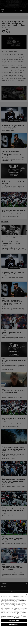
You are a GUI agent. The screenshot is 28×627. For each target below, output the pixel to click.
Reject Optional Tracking (14, 620)
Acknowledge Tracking (14, 624)
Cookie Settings (13, 617)
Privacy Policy (20, 600)
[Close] (26, 594)
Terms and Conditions (6, 599)
